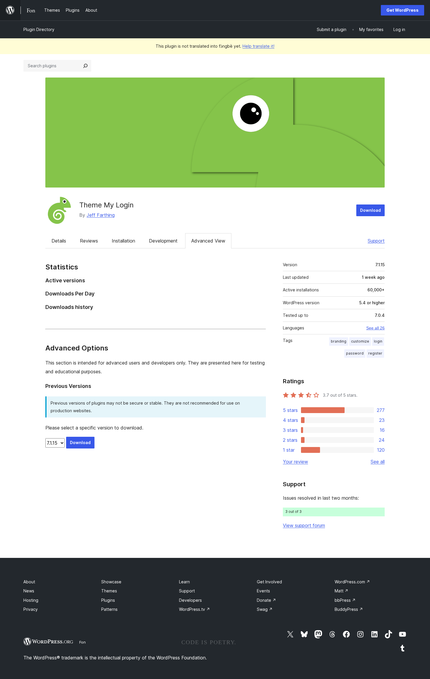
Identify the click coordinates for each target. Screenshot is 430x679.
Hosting (30, 600)
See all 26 (375, 328)
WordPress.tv (194, 609)
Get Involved (269, 581)
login (378, 341)
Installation (123, 241)
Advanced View (208, 241)
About (29, 581)
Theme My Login (106, 205)
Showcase (111, 581)
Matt (341, 590)
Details (58, 241)
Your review (295, 462)
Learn (184, 581)
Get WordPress (402, 10)
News (28, 590)
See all (378, 462)
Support (376, 241)
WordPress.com (352, 581)
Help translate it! (258, 46)
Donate (266, 600)
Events (263, 590)
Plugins (108, 600)
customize (360, 341)
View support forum (304, 525)
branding (338, 341)
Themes (109, 590)
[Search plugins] (85, 66)
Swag (265, 609)
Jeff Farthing (101, 215)
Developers (190, 600)
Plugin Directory (38, 29)
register (375, 353)
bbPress (345, 600)
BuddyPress (349, 609)
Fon (82, 642)
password (355, 353)
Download (370, 210)
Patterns (109, 609)
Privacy (30, 609)
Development (163, 241)
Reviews (89, 241)
